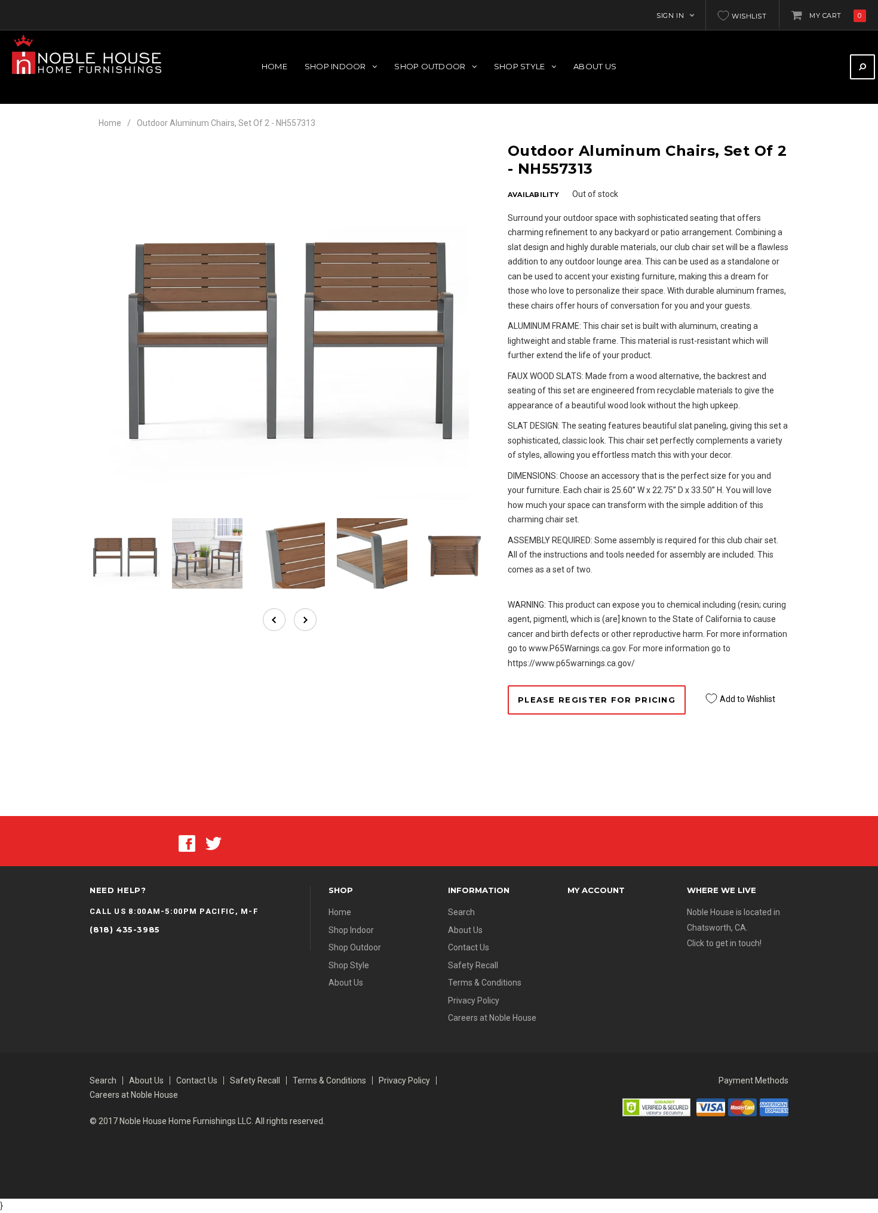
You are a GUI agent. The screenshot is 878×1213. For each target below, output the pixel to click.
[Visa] (710, 1107)
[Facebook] (187, 842)
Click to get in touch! (724, 943)
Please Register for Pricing (597, 699)
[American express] (774, 1107)
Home (110, 123)
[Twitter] (213, 842)
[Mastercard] (742, 1107)
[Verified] (656, 1107)
